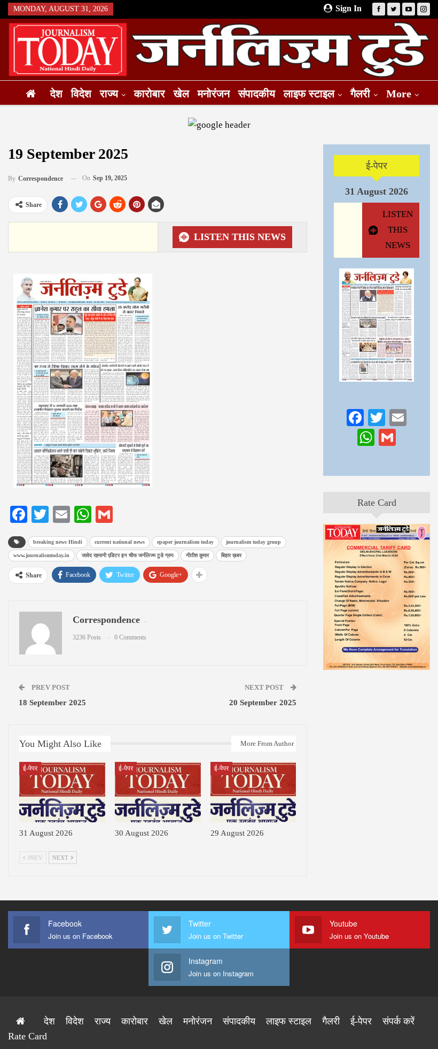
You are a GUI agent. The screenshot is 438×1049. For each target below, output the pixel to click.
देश (56, 93)
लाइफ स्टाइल (309, 93)
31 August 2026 (376, 191)
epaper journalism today (185, 542)
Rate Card (376, 502)
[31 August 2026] (62, 792)
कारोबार (149, 93)
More (398, 93)
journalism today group (253, 542)
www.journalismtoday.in (41, 555)
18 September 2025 (52, 702)
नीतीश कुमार (197, 555)
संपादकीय (256, 93)
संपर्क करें (398, 1021)
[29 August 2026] (253, 792)
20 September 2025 (262, 702)
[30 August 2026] (158, 792)
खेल (181, 93)
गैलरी (360, 93)
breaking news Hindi (57, 542)
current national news (120, 542)
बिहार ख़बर (231, 555)
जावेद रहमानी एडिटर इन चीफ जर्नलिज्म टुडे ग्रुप (128, 555)
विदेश (81, 93)
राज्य (109, 93)
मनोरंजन (214, 93)
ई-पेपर (30, 768)
